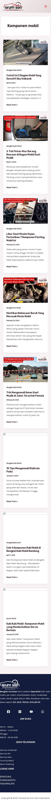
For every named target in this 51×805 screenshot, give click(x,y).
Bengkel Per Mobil (13, 308)
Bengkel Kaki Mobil (14, 70)
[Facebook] (8, 711)
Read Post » (12, 104)
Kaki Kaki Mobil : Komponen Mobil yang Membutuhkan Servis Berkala (25, 627)
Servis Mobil (11, 618)
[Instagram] (20, 711)
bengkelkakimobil (13, 543)
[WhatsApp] (42, 711)
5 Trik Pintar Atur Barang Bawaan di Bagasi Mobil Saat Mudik (23, 154)
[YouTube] (31, 711)
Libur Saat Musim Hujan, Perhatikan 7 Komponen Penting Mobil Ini (25, 237)
